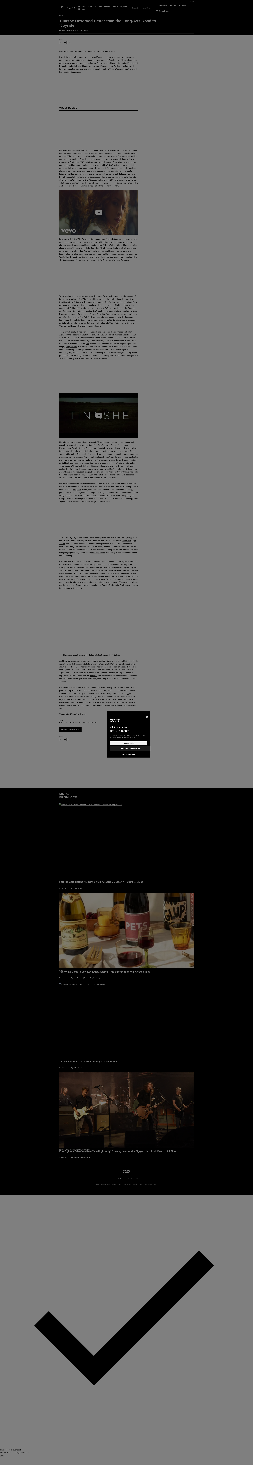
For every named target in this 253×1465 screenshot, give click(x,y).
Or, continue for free (128, 754)
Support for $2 (128, 743)
